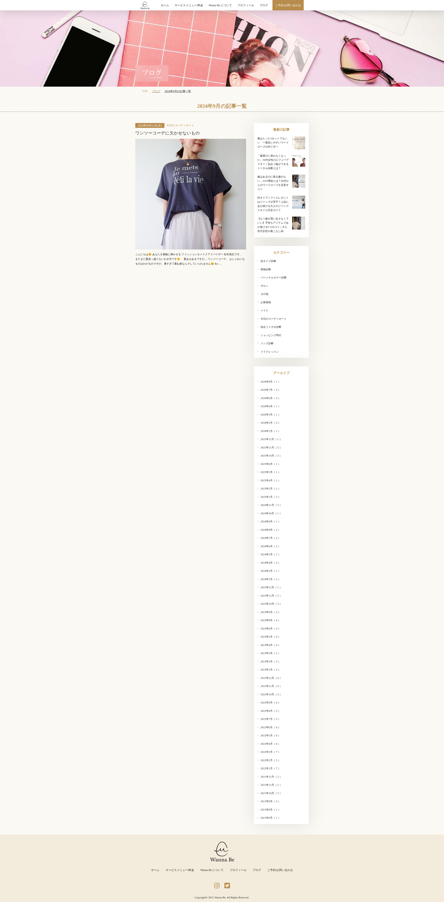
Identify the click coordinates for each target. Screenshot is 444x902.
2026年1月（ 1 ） (271, 431)
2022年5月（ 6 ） (271, 735)
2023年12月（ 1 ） (271, 587)
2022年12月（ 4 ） (271, 678)
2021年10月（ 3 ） (271, 793)
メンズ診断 (267, 343)
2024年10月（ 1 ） (271, 513)
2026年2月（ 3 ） (271, 422)
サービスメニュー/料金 (189, 5)
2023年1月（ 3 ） (271, 669)
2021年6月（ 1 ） (271, 817)
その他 (264, 294)
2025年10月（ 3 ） (271, 455)
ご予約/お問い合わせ (288, 5)
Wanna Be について (220, 5)
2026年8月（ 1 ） (271, 381)
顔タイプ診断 (268, 261)
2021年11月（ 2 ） (271, 784)
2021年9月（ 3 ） (271, 801)
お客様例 (266, 302)
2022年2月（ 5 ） (271, 760)
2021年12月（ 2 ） (271, 776)
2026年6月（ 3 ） (271, 398)
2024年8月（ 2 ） (271, 529)
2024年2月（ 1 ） (271, 571)
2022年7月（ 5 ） (271, 719)
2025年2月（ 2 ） (271, 488)
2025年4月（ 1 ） (271, 480)
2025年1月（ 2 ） (271, 497)
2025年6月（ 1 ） (271, 464)
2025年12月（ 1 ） (271, 439)
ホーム (165, 5)
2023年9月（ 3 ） (271, 612)
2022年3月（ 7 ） (271, 752)
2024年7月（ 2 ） (271, 538)
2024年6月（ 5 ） (271, 546)
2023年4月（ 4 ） (271, 645)
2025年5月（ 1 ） (271, 472)
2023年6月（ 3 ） (271, 628)
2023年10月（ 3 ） (271, 603)
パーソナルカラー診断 (274, 277)
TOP (145, 91)
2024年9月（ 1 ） (271, 521)
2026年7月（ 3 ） (271, 389)
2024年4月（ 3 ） (271, 562)
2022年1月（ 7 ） (271, 768)
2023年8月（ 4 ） (271, 620)
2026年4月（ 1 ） (271, 406)
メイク (264, 310)
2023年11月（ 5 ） (271, 595)
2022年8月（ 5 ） (271, 711)
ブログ (264, 5)
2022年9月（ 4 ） (271, 702)
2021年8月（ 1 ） (271, 809)
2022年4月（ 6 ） (271, 743)
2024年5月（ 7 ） (271, 554)
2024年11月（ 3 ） (271, 505)
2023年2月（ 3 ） (271, 661)
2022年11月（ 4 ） (271, 686)
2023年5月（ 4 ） (271, 636)
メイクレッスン (270, 351)
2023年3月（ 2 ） (271, 653)
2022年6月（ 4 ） (271, 727)
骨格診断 (266, 269)
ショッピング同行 (271, 335)
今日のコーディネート (180, 125)
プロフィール (245, 5)
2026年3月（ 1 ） (271, 414)
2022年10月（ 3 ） (271, 694)
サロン (264, 285)
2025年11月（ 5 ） (271, 447)
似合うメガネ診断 (271, 327)
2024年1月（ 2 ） (271, 579)
